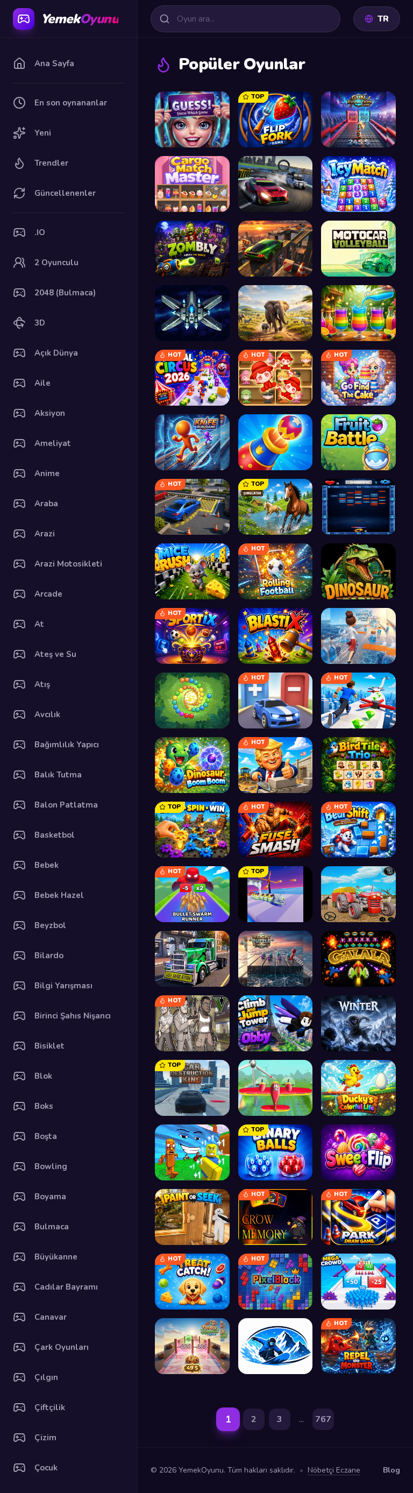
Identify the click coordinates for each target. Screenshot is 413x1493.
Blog (391, 1470)
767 (323, 1419)
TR (383, 19)
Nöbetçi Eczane (334, 1470)
